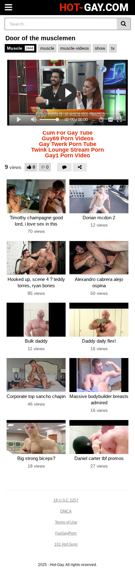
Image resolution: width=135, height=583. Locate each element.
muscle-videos (74, 48)
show (100, 48)
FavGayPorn (66, 533)
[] (124, 24)
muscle (47, 48)
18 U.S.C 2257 (65, 500)
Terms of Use (66, 522)
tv (113, 48)
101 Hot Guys (66, 544)
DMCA (66, 511)
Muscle (20, 48)
